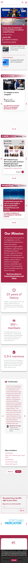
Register (18, 172)
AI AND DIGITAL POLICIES (12, 105)
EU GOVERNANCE (12, 214)
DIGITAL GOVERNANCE (11, 107)
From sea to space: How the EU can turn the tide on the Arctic (17, 48)
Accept (14, 560)
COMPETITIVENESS (11, 213)
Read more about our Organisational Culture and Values (14, 276)
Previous (1, 103)
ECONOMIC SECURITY (11, 109)
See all (14, 129)
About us (10, 471)
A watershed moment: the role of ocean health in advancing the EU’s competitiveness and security (13, 205)
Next (26, 103)
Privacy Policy (14, 556)
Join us (18, 471)
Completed (23, 185)
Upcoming (19, 136)
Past (25, 136)
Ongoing (15, 185)
